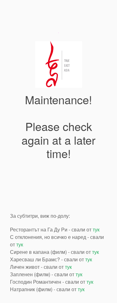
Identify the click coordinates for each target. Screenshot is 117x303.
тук (96, 229)
